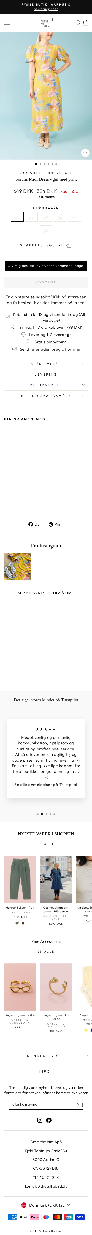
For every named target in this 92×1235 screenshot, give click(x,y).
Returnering (46, 385)
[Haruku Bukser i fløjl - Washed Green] (17, 923)
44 (74, 216)
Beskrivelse (46, 364)
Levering (46, 374)
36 (17, 216)
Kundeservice (45, 1056)
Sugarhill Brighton (46, 173)
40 (45, 216)
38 (31, 216)
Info (45, 1071)
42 (60, 216)
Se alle (46, 844)
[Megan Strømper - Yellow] (86, 1030)
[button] (46, 265)
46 (46, 230)
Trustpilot (68, 784)
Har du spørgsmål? (46, 396)
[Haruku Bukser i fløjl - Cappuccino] (23, 923)
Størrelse (46, 207)
